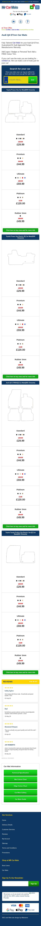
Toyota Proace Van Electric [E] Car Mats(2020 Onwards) (20, 237)
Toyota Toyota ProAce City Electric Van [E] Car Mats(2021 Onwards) (20, 533)
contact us (6, 61)
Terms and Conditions (9, 848)
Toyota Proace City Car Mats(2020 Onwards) (20, 90)
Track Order (13, 22)
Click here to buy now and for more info (20, 230)
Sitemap (5, 843)
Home (4, 820)
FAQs (27, 22)
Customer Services (8, 829)
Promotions (6, 852)
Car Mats (16, 43)
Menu (37, 7)
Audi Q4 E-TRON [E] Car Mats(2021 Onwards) (20, 383)
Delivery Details (7, 825)
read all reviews (8, 758)
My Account (6, 839)
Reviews (5, 834)
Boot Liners (6, 865)
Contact (20, 22)
